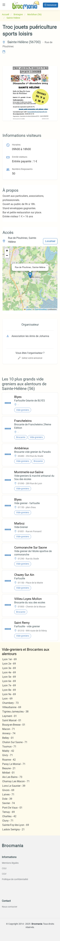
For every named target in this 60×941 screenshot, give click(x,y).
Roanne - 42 (9, 759)
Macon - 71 (8, 729)
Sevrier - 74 (8, 803)
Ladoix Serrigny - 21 (13, 829)
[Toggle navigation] (4, 5)
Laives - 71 (8, 794)
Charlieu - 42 (9, 816)
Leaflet (28, 309)
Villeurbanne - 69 (11, 707)
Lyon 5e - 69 (9, 676)
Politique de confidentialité (15, 879)
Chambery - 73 (10, 702)
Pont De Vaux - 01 (12, 807)
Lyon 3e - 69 (9, 668)
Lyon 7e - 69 (9, 685)
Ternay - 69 (8, 811)
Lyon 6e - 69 (9, 681)
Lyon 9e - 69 (9, 694)
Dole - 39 (7, 798)
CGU (4, 868)
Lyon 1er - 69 (9, 659)
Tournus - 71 (9, 746)
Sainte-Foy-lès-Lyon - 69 (15, 824)
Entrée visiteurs (19, 157)
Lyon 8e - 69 (9, 689)
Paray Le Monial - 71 (13, 764)
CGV (4, 874)
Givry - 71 (7, 755)
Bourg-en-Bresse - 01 (13, 724)
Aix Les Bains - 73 (12, 777)
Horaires (16, 144)
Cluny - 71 (7, 820)
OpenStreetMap (41, 309)
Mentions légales (10, 863)
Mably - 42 (8, 750)
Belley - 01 (8, 737)
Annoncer (52, 5)
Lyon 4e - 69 (9, 672)
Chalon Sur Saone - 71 (14, 742)
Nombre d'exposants (22, 169)
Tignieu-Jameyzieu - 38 (15, 711)
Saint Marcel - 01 (11, 720)
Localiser (50, 241)
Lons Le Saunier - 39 (13, 785)
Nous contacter (9, 907)
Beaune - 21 (9, 768)
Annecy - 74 (8, 733)
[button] (30, 275)
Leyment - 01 (9, 716)
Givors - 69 (8, 790)
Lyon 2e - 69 (9, 663)
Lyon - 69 (7, 698)
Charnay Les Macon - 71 (16, 781)
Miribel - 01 (8, 772)
